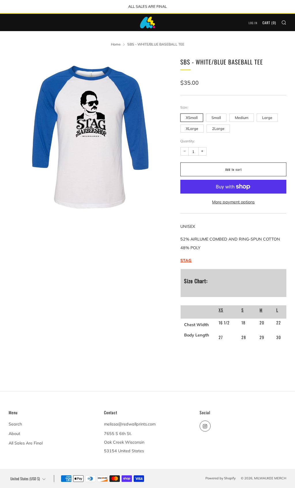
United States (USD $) (25, 478)
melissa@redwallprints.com (130, 424)
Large (267, 117)
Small (216, 117)
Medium (241, 117)
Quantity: (187, 141)
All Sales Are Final (26, 443)
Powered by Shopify (220, 478)
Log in (253, 23)
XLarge (192, 128)
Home (116, 44)
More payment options (233, 202)
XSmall (192, 117)
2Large (218, 128)
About (14, 433)
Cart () (269, 22)
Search (15, 424)
